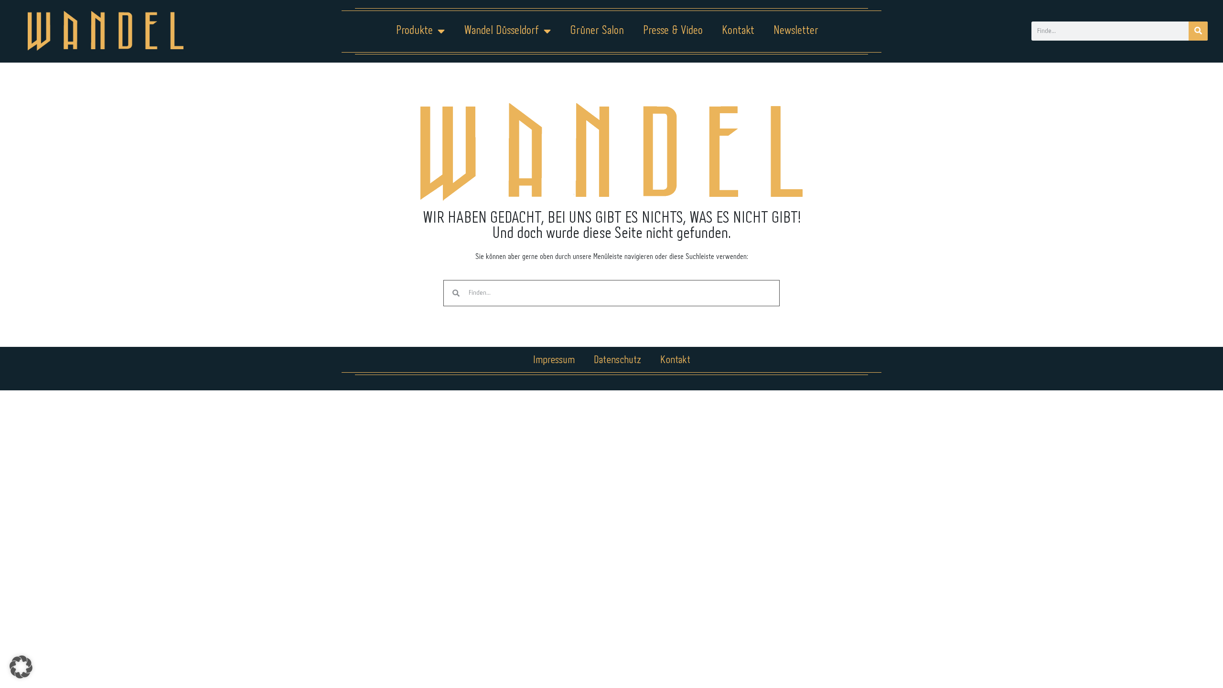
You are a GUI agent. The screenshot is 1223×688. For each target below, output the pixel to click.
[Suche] (1198, 31)
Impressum (554, 360)
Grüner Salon (597, 31)
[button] (21, 667)
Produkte (414, 31)
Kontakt (738, 31)
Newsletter (795, 31)
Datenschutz (617, 360)
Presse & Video (673, 31)
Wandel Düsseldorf (501, 31)
